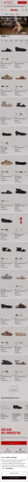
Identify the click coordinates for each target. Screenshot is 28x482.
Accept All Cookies (14, 477)
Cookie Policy (9, 468)
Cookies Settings (14, 473)
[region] (14, 467)
